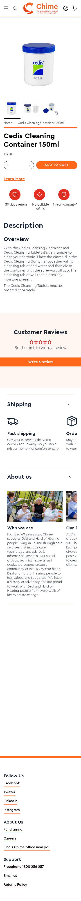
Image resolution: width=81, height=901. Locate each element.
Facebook (12, 783)
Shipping (19, 404)
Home (8, 123)
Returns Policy (15, 884)
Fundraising (13, 829)
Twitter (9, 792)
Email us (10, 875)
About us (19, 477)
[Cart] (74, 8)
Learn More (14, 179)
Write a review (40, 362)
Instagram (12, 810)
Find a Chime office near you (27, 847)
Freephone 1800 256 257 (24, 866)
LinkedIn (10, 801)
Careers (10, 838)
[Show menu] (5, 8)
